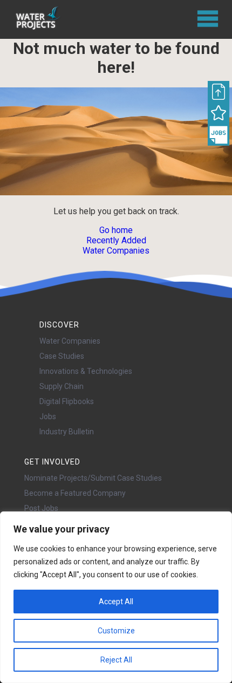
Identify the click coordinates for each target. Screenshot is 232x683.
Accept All (116, 601)
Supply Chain (61, 386)
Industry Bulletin (66, 431)
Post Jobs (41, 508)
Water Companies (116, 250)
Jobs (47, 416)
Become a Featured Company (75, 493)
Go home (116, 230)
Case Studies (61, 356)
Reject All (116, 659)
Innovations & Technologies (85, 371)
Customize (116, 630)
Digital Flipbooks (66, 401)
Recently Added (116, 240)
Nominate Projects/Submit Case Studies (93, 478)
